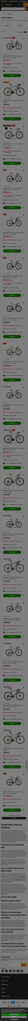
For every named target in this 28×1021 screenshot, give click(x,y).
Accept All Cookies (14, 1014)
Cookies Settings (14, 1019)
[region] (14, 1014)
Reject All (14, 1016)
